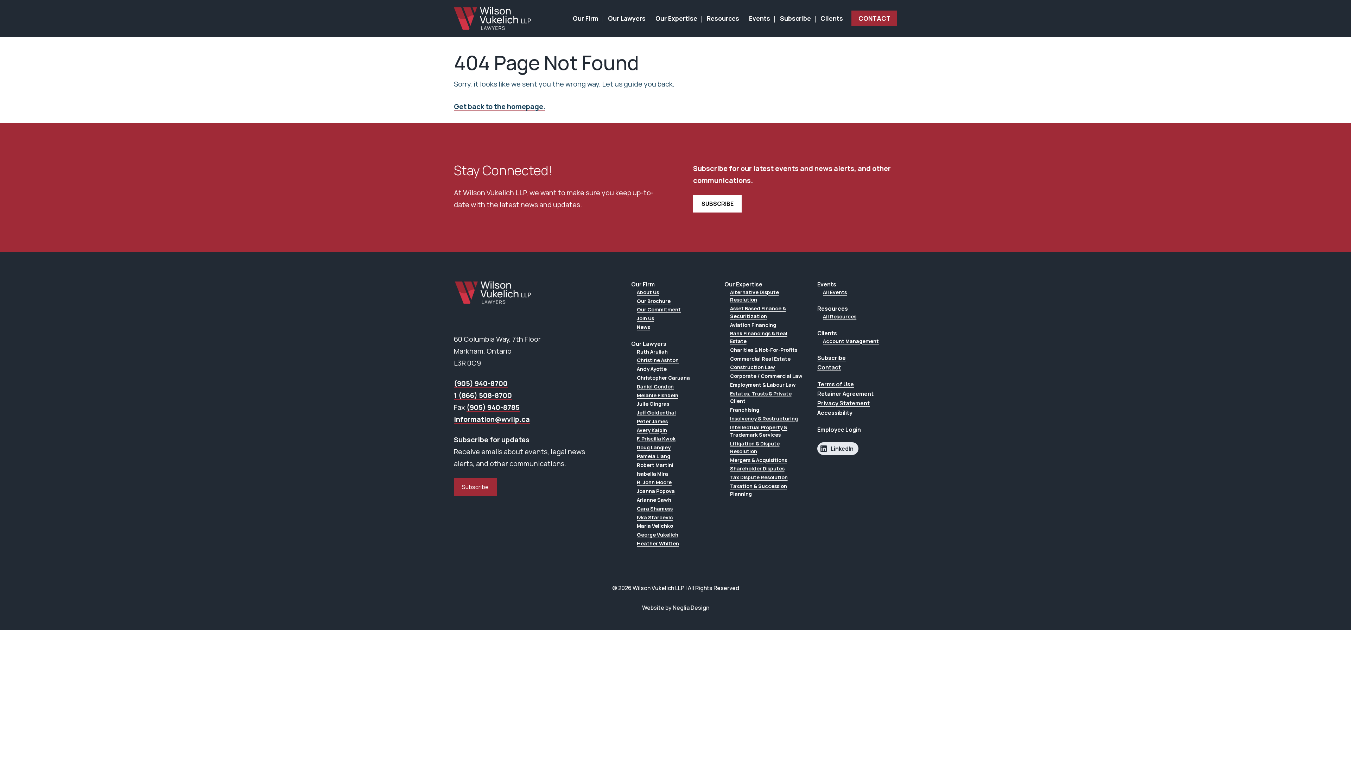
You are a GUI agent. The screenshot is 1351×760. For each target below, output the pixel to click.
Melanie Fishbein (657, 395)
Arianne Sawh (654, 499)
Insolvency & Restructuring (764, 418)
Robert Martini (655, 465)
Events (759, 18)
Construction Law (752, 367)
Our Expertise (676, 18)
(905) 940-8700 (481, 383)
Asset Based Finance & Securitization (758, 312)
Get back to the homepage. (499, 106)
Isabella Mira (652, 473)
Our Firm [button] (585, 18)
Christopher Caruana (663, 377)
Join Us (645, 318)
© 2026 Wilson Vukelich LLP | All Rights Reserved (675, 588)
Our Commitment (659, 309)
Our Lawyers (627, 18)
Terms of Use (835, 384)
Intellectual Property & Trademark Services (758, 431)
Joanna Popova (656, 491)
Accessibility (834, 413)
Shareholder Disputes (757, 468)
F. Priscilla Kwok (656, 438)
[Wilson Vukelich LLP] (492, 18)
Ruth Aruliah (652, 351)
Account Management (851, 341)
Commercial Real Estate (760, 358)
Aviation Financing (753, 325)
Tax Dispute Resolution (759, 477)
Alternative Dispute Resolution (754, 296)
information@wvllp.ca (492, 419)
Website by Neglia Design (675, 608)
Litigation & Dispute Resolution (755, 447)
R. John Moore (654, 482)
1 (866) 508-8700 (483, 395)
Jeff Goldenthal (656, 412)
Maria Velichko (655, 525)
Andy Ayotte (652, 369)
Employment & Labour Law (763, 384)
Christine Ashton (658, 360)
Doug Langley (654, 447)
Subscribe (795, 18)
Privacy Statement (843, 403)
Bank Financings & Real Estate (758, 337)
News (643, 327)
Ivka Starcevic (655, 517)
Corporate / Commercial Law (766, 376)
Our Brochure (654, 301)
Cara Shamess (655, 508)
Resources (723, 18)
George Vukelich (657, 534)
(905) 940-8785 (493, 407)
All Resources (839, 316)
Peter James (652, 421)
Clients (831, 18)
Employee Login (839, 429)
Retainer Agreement (845, 394)
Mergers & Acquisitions (758, 460)
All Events (835, 292)
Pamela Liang (653, 456)
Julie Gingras (653, 403)
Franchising (744, 409)
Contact (874, 18)
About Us (648, 292)
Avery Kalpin (652, 430)
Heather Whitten (658, 543)
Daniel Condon (655, 386)
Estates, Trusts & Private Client (761, 397)
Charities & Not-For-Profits (763, 350)
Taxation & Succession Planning (758, 490)
